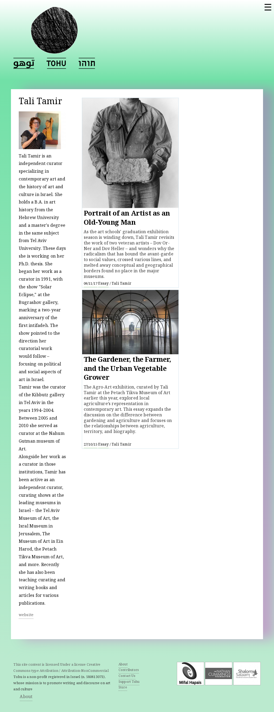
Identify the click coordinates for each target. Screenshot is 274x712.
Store (123, 688)
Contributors (129, 670)
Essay (103, 284)
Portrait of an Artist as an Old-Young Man (127, 218)
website (26, 615)
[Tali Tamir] (56, 63)
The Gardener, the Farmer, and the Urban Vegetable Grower (127, 369)
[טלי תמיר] (86, 63)
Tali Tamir (121, 284)
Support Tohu (129, 682)
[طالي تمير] (24, 63)
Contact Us (127, 676)
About (26, 697)
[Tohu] (54, 50)
